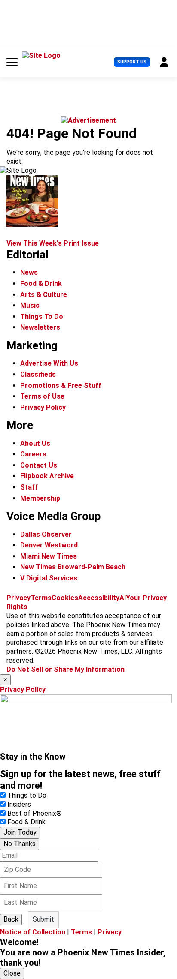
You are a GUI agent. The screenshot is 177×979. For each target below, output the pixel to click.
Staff (29, 487)
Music (30, 305)
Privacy (18, 598)
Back (10, 919)
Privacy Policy (43, 407)
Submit (43, 919)
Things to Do (26, 795)
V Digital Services (48, 578)
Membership (40, 498)
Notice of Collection (32, 932)
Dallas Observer (46, 534)
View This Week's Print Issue (52, 243)
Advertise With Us (49, 363)
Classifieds (38, 374)
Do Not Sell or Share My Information (65, 669)
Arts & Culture (43, 295)
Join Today (20, 832)
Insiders (19, 804)
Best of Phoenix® (34, 813)
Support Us (131, 62)
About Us (35, 443)
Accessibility (98, 598)
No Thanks (19, 844)
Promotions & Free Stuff (60, 385)
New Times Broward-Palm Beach (72, 567)
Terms (41, 598)
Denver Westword (49, 545)
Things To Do (41, 316)
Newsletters (40, 327)
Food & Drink (41, 283)
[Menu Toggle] (12, 62)
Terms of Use (42, 396)
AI (122, 598)
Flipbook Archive (47, 476)
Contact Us (38, 465)
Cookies (65, 598)
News (29, 272)
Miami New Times (48, 556)
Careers (33, 454)
